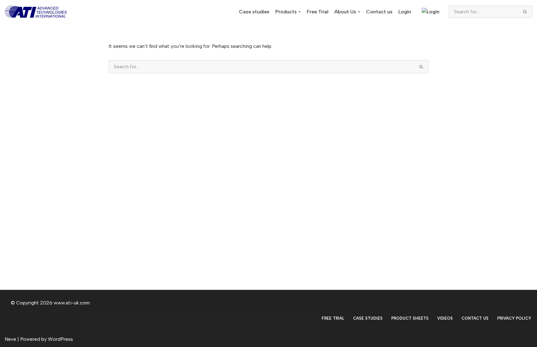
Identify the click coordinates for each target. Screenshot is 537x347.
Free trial (333, 318)
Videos (445, 318)
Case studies (254, 12)
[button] (299, 12)
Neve (10, 339)
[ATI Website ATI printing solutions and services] (37, 12)
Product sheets (410, 318)
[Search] (525, 12)
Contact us (379, 12)
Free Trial (317, 12)
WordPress (60, 339)
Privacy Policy (514, 318)
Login (404, 12)
